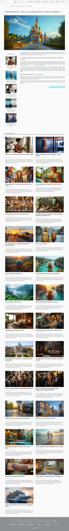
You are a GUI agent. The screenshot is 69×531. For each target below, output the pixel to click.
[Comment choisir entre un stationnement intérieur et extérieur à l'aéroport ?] (11, 103)
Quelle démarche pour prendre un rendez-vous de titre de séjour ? (18, 447)
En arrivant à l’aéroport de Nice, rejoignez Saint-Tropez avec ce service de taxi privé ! (11, 95)
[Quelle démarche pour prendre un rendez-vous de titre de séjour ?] (19, 437)
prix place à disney (32, 65)
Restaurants (31, 1)
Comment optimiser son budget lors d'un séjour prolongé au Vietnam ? (18, 184)
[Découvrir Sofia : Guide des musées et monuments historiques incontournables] (19, 349)
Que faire (51, 1)
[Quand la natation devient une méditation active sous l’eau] (11, 75)
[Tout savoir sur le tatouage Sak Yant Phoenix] (19, 466)
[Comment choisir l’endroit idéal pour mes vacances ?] (50, 292)
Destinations (57, 1)
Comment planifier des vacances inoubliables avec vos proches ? (50, 446)
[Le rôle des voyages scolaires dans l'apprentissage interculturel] (19, 378)
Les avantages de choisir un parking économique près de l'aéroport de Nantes (17, 244)
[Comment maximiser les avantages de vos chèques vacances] (50, 174)
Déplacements (45, 1)
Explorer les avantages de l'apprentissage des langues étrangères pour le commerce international (47, 389)
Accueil (5, 6)
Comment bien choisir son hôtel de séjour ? (14, 330)
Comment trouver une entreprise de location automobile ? (17, 418)
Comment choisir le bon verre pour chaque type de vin (17, 214)
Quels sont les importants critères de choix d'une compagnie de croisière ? (19, 505)
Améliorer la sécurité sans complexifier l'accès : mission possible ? (11, 67)
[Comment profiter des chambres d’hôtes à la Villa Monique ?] (50, 466)
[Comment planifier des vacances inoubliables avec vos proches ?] (50, 437)
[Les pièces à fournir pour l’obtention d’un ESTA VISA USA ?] (50, 320)
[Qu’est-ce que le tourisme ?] (50, 234)
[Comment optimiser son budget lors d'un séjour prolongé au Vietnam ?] (19, 174)
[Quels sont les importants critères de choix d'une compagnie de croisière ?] (19, 495)
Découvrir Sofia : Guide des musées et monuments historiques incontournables (18, 359)
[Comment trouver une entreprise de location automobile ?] (19, 408)
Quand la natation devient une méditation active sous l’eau (11, 81)
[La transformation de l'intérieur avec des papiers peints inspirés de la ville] (50, 349)
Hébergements (37, 1)
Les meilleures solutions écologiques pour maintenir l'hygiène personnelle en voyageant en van (49, 214)
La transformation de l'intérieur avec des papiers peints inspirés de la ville (49, 359)
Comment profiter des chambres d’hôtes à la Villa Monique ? (49, 476)
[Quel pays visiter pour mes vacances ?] (19, 292)
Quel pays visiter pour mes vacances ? (13, 302)
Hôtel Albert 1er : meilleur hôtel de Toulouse (45, 418)
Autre (63, 1)
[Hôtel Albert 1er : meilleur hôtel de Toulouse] (50, 408)
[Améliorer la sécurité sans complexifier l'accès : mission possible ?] (11, 60)
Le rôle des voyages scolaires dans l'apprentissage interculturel (19, 388)
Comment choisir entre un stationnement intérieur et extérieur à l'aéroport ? (11, 110)
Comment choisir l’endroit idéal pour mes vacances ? (47, 302)
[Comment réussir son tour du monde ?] (19, 263)
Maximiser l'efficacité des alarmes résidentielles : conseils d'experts (11, 124)
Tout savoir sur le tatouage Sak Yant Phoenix (15, 476)
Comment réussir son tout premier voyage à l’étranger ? (48, 273)
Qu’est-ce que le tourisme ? (42, 243)
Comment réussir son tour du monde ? (13, 273)
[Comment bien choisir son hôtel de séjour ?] (19, 320)
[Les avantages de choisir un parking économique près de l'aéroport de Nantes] (19, 234)
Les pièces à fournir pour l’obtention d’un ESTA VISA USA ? (49, 330)
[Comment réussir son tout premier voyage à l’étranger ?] (50, 263)
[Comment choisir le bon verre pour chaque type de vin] (19, 204)
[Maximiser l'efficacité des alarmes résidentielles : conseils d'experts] (11, 117)
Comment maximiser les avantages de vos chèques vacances (49, 184)
